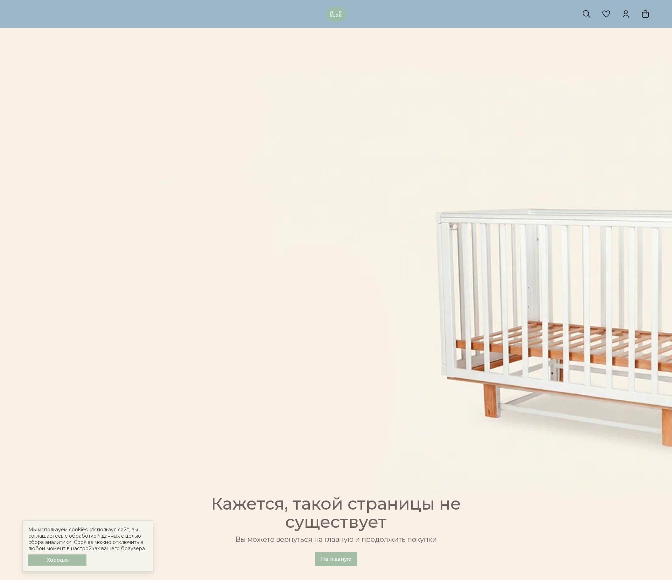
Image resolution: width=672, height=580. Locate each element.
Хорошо (57, 560)
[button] (606, 14)
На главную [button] (336, 559)
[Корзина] (645, 14)
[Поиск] (586, 14)
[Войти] (626, 14)
